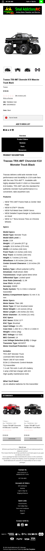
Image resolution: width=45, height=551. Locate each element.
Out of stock (11, 438)
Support (22, 513)
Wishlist (22, 488)
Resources (22, 150)
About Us (22, 511)
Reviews (23, 143)
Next (41, 44)
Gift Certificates (22, 486)
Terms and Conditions (22, 508)
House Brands (22, 503)
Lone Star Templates (29, 549)
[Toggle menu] (3, 3)
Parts (22, 147)
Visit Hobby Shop (22, 506)
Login (27, 1)
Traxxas (5, 421)
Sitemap (23, 547)
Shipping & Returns (22, 493)
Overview (22, 136)
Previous (3, 44)
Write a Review (8, 98)
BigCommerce (13, 549)
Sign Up (33, 1)
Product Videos (22, 139)
